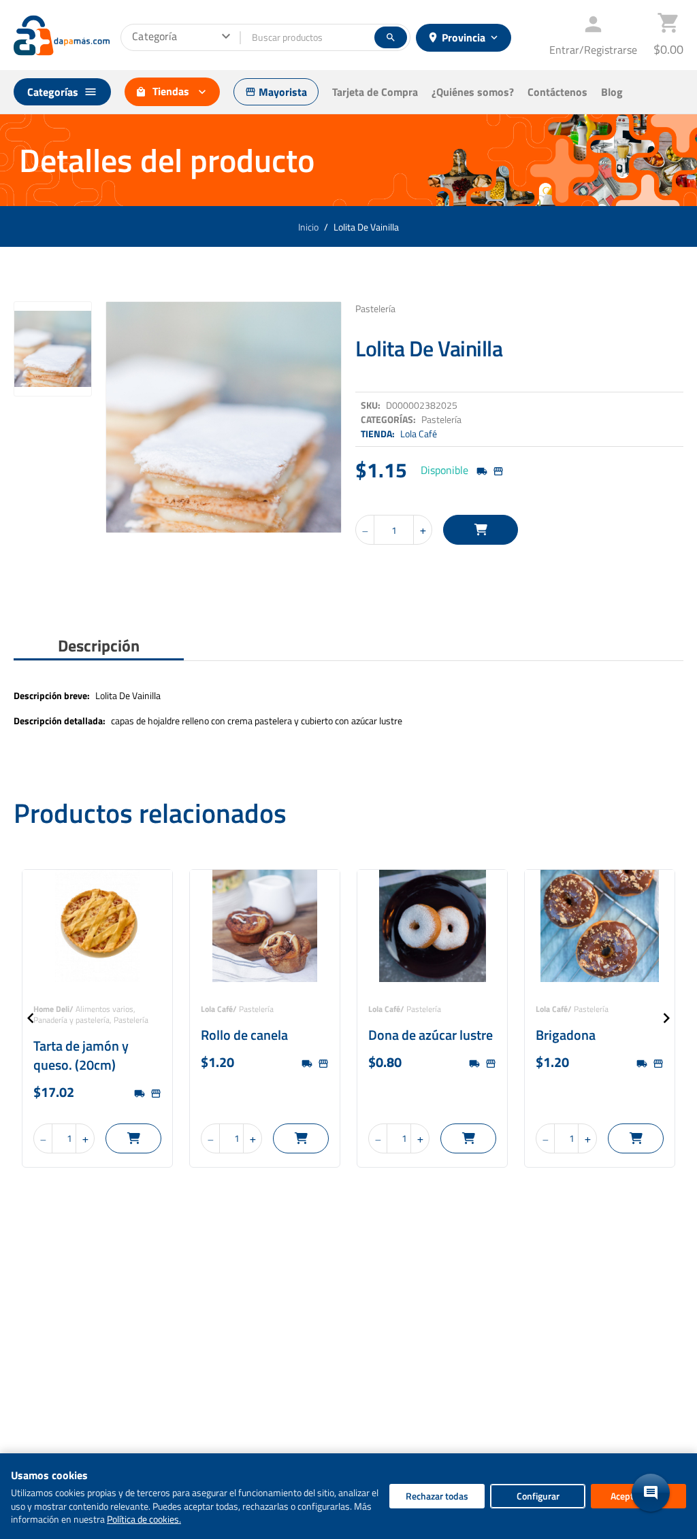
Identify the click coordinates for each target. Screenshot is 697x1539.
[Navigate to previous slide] (30, 1018)
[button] (651, 1493)
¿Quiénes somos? (473, 92)
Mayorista (276, 92)
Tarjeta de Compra (375, 92)
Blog (612, 92)
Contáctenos (557, 92)
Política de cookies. (144, 1519)
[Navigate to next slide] (666, 1018)
